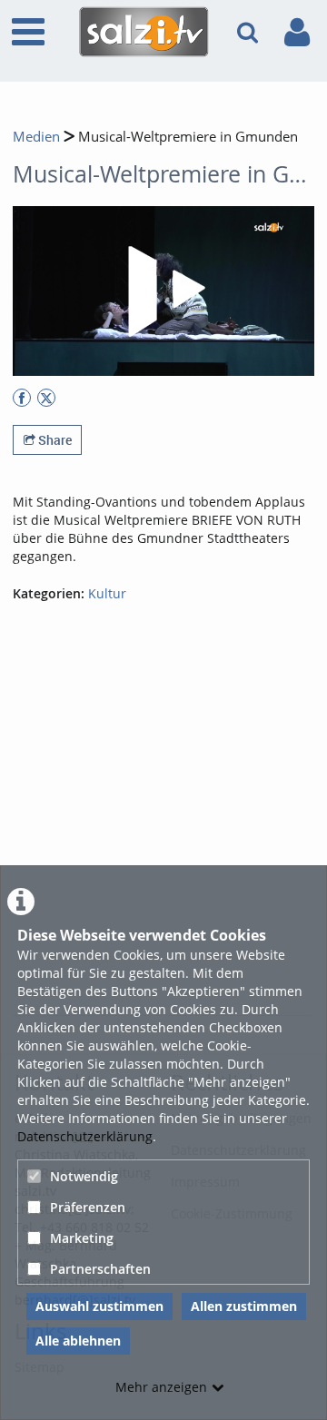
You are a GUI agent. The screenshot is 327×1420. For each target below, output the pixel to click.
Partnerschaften (100, 1268)
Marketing (82, 1238)
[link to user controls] (297, 32)
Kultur (107, 593)
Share (53, 440)
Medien (36, 136)
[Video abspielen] (163, 291)
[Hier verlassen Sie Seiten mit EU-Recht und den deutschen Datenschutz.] (22, 398)
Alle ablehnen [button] (78, 1340)
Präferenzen (87, 1207)
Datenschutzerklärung (85, 1136)
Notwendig (84, 1176)
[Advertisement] (163, 840)
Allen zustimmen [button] (244, 1306)
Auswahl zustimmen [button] (99, 1306)
